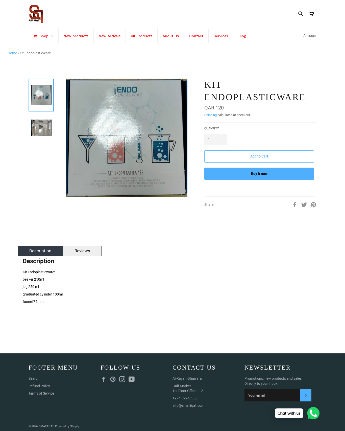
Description (40, 250)
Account (309, 36)
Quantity (211, 128)
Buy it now (259, 174)
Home (12, 53)
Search (34, 378)
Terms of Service (41, 393)
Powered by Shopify (67, 426)
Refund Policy (39, 386)
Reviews (82, 250)
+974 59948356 (185, 398)
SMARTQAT (46, 426)
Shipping (210, 115)
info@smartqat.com (188, 405)
